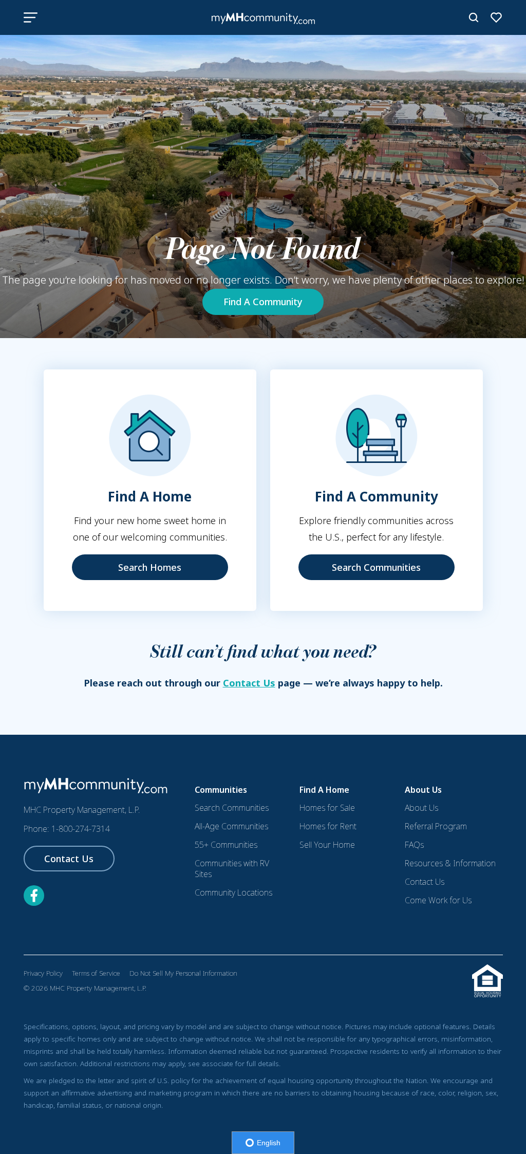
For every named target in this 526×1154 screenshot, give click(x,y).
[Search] (473, 17)
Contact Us (249, 683)
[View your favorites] (496, 17)
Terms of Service (96, 973)
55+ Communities (226, 844)
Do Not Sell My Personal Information (183, 973)
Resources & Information (450, 863)
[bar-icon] (30, 17)
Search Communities (376, 567)
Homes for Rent (327, 826)
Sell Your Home (327, 844)
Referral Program (436, 826)
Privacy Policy (43, 973)
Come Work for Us (438, 900)
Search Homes (149, 567)
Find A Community (263, 301)
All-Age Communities (231, 826)
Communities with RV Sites (232, 869)
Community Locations (233, 892)
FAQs (414, 844)
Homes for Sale (327, 807)
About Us (421, 807)
